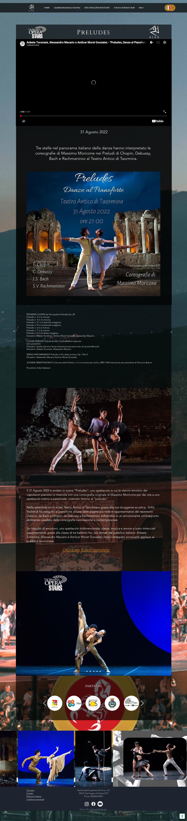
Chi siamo (30, 790)
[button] (54, 703)
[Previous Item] (4, 758)
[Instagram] (86, 804)
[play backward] (45, 703)
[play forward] (142, 703)
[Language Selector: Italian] (170, 8)
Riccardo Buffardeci (99, 809)
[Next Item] (182, 758)
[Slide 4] (93, 671)
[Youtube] (100, 804)
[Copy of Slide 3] (90, 671)
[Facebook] (93, 804)
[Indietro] (19, 623)
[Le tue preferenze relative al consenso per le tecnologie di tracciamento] (182, 816)
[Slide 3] (100, 671)
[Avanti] (167, 623)
